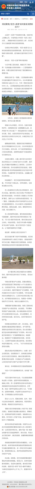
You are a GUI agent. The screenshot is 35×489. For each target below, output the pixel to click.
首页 (11, 19)
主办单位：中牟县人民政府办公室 (17, 482)
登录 (25, 2)
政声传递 (25, 19)
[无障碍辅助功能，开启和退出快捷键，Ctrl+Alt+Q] (31, 2)
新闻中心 (17, 19)
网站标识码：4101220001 (9, 484)
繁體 (21, 2)
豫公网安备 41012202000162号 (18, 486)
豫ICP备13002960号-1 (25, 484)
